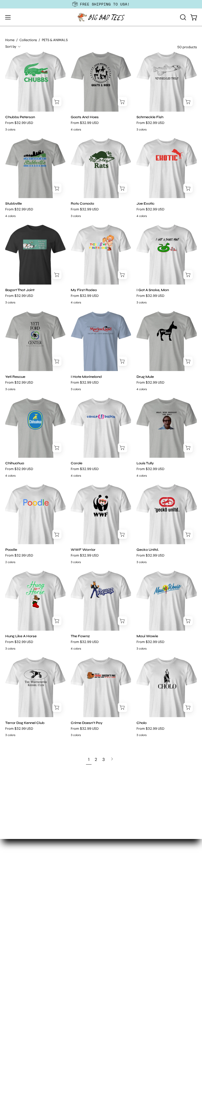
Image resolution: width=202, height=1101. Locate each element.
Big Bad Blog (17, 1038)
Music (11, 917)
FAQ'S (10, 1029)
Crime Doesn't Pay (87, 723)
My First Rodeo (84, 290)
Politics (12, 952)
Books (11, 848)
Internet (13, 900)
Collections (28, 40)
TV (8, 986)
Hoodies (114, 854)
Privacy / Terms (20, 1064)
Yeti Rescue (15, 377)
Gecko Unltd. (148, 550)
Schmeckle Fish (150, 117)
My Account (16, 1021)
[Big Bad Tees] (101, 17)
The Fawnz (80, 636)
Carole (76, 463)
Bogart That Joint (19, 290)
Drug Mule (145, 377)
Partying (13, 935)
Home (9, 40)
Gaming (12, 874)
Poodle (11, 550)
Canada (12, 857)
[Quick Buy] (57, 101)
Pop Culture (16, 960)
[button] (182, 17)
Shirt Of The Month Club (129, 862)
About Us (14, 1047)
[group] (101, 4)
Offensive (14, 926)
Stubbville (13, 203)
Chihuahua (14, 463)
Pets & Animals (19, 943)
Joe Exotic (145, 203)
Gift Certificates (121, 871)
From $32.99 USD (19, 123)
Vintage (12, 995)
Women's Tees (119, 845)
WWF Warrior (83, 550)
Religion (13, 969)
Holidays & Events (22, 891)
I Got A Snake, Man (153, 290)
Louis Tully (145, 463)
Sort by (10, 46)
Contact (13, 1055)
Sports (11, 978)
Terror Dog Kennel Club (24, 723)
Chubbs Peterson (20, 117)
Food (10, 865)
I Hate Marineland (86, 377)
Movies (12, 909)
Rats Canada (82, 203)
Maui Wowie (147, 636)
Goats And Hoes (85, 117)
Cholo (142, 723)
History (12, 883)
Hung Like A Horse (21, 636)
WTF (9, 1004)
